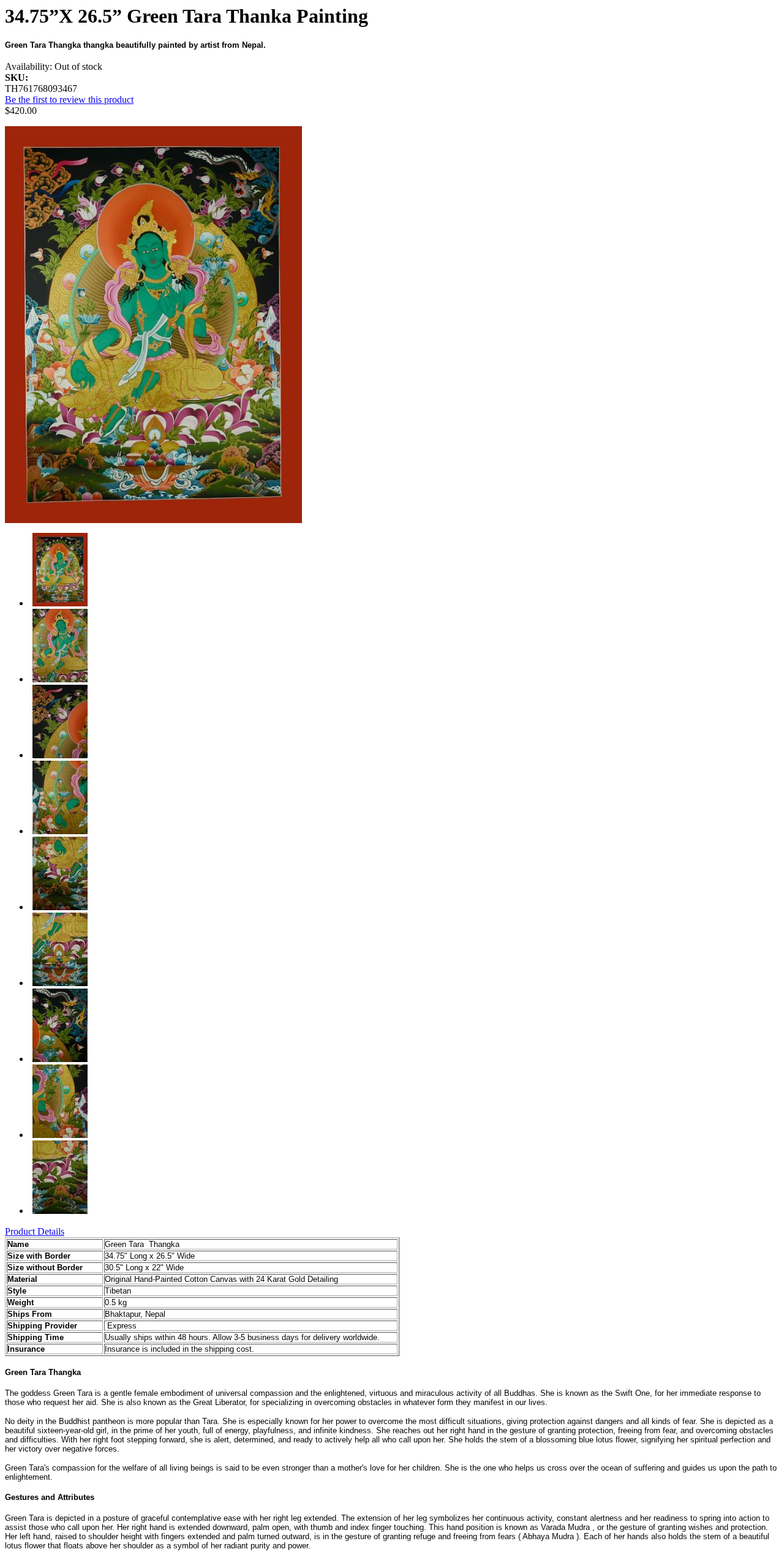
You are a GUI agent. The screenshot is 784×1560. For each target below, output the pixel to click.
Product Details (34, 1231)
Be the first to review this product (69, 99)
